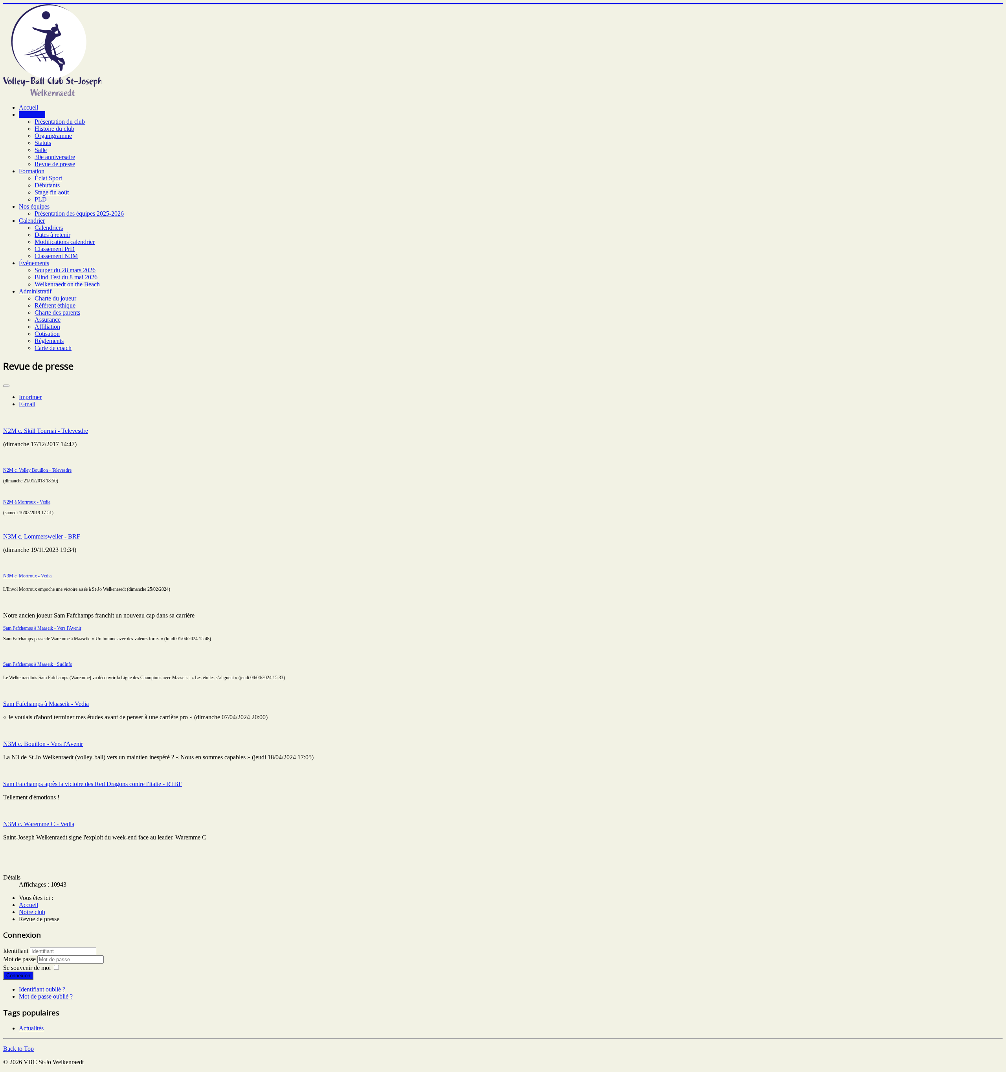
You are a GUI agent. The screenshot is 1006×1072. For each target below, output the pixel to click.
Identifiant (15, 950)
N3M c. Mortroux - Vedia (27, 576)
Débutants (47, 185)
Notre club (32, 114)
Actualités (31, 1028)
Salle (41, 150)
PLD (41, 199)
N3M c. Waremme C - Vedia (38, 824)
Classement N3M (56, 256)
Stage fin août (52, 192)
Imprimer (30, 397)
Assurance (48, 319)
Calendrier (32, 220)
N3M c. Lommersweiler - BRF (41, 536)
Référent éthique (55, 305)
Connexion (18, 976)
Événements (34, 263)
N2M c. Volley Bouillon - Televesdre (37, 470)
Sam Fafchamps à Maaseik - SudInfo (37, 664)
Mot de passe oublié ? (46, 996)
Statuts (43, 142)
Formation (31, 171)
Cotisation (47, 333)
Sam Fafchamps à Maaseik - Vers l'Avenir (42, 628)
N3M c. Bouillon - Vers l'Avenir (43, 743)
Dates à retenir (52, 234)
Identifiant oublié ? (42, 989)
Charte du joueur (55, 298)
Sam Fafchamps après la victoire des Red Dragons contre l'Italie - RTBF (92, 784)
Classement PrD (55, 249)
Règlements (49, 340)
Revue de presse (55, 164)
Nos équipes (34, 206)
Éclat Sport (48, 178)
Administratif (35, 291)
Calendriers (49, 227)
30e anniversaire (55, 157)
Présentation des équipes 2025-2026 (79, 213)
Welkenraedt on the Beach (67, 284)
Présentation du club (60, 121)
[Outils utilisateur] (6, 386)
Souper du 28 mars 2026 (65, 270)
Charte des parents (57, 312)
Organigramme (53, 135)
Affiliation (47, 326)
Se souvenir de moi (27, 967)
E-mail (27, 404)
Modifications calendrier (65, 241)
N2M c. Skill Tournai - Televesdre (45, 430)
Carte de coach (53, 348)
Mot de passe (20, 959)
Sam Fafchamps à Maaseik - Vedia (46, 703)
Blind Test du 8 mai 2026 (66, 277)
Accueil (28, 107)
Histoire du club (54, 128)
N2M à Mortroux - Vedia (26, 502)
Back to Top (18, 1048)
